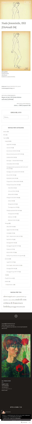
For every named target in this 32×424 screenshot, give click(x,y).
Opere (19, 86)
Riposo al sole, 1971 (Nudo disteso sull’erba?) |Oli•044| (11, 97)
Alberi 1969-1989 (10, 226)
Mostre (5, 131)
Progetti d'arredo (9, 278)
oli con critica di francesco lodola (14, 303)
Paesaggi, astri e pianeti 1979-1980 (15, 171)
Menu (27, 2)
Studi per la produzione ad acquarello (15, 255)
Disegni (8, 86)
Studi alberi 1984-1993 (12, 178)
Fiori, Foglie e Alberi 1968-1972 (13, 265)
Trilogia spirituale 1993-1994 (13, 210)
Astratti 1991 (9, 147)
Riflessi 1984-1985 (12, 194)
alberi (5, 296)
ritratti (19, 307)
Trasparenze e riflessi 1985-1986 (14, 181)
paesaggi (13, 307)
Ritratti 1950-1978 (11, 252)
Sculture (7, 281)
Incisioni (7, 258)
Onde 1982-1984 (11, 188)
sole (23, 307)
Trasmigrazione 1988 (13, 207)
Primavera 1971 (10, 249)
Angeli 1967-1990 (10, 144)
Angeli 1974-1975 (10, 262)
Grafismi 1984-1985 (11, 157)
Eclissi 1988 (10, 200)
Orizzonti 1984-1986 (12, 191)
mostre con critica (9, 300)
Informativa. (18, 418)
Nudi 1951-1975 (13, 86)
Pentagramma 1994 (12, 213)
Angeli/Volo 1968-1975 (12, 229)
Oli (5, 275)
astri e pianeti (16, 296)
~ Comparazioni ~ (9, 284)
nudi (14, 88)
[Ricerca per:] (16, 117)
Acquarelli (7, 141)
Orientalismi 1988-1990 (12, 163)
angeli (10, 296)
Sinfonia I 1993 (11, 217)
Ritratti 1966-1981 (11, 175)
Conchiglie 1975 (10, 233)
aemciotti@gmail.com (7, 388)
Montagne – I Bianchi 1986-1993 (14, 160)
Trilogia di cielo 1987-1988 (12, 197)
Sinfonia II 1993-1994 (13, 220)
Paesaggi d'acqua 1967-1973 (13, 246)
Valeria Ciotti (6, 2)
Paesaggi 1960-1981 (11, 242)
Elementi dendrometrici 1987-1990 (15, 154)
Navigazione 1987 (12, 204)
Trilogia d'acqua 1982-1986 (13, 184)
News (4, 134)
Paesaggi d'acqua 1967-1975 (13, 271)
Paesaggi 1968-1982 (11, 268)
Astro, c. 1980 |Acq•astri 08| (22, 104)
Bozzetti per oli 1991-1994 (13, 151)
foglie (25, 296)
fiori (23, 296)
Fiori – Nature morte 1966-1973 (14, 236)
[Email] (16, 315)
